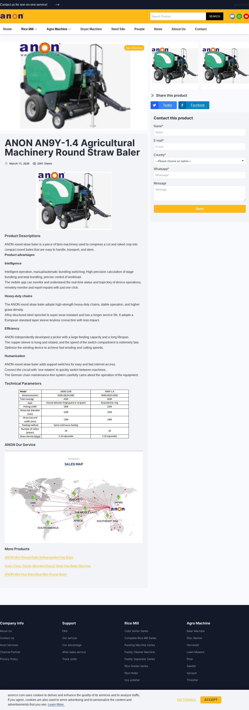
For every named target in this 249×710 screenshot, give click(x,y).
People (139, 29)
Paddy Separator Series (139, 659)
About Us (179, 29)
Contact (201, 29)
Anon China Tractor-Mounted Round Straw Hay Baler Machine (48, 566)
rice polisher (132, 680)
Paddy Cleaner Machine (139, 652)
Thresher (192, 680)
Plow (190, 659)
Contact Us (7, 638)
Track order (69, 659)
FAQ (65, 631)
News (158, 29)
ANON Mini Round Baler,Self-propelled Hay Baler (39, 557)
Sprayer (192, 673)
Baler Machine (196, 631)
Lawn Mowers (195, 652)
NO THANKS (186, 699)
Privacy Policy (9, 659)
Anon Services (9, 645)
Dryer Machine (91, 29)
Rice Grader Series (136, 666)
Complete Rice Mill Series (140, 638)
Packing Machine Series (139, 645)
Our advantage (72, 645)
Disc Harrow (194, 638)
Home (7, 29)
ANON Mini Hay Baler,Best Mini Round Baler (36, 574)
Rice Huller (131, 673)
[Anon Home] (12, 16)
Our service (69, 638)
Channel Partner (10, 652)
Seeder (191, 666)
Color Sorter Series (136, 631)
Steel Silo (118, 29)
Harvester (193, 645)
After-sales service (74, 652)
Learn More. (56, 704)
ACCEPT (210, 699)
